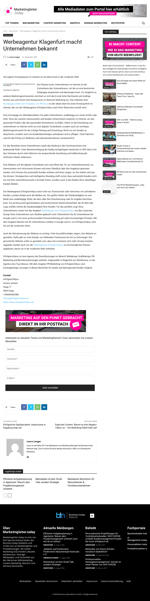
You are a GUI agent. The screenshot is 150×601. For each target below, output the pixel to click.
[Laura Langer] (5, 57)
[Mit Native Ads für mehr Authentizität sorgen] (109, 175)
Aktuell (106, 59)
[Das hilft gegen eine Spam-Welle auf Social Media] (109, 84)
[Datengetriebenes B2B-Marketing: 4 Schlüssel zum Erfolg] (109, 136)
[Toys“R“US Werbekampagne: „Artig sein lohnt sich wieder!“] (109, 188)
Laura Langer (14, 57)
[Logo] (70, 515)
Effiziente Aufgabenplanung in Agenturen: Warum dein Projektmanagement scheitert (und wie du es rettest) (60, 537)
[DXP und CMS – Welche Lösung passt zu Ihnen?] (109, 123)
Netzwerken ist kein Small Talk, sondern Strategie (58, 563)
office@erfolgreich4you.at (15, 298)
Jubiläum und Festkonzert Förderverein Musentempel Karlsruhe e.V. (61, 552)
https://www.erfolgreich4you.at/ (18, 302)
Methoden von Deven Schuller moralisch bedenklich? (99, 550)
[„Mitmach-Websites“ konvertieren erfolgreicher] (109, 110)
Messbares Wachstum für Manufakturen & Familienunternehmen (81, 482)
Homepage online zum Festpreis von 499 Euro (25, 103)
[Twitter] (31, 65)
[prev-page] (5, 495)
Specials (107, 192)
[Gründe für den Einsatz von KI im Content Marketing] (125, 49)
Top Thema (108, 126)
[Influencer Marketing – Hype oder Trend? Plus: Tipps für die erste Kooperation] (109, 97)
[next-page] (10, 495)
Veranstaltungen (50, 558)
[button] (143, 22)
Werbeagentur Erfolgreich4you (48, 245)
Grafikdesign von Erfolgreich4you (58, 210)
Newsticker (13, 31)
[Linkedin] (44, 65)
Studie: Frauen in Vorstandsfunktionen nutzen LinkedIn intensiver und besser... (131, 148)
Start (5, 31)
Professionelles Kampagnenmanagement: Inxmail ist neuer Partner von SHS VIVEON (103, 562)
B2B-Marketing (109, 139)
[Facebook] (24, 65)
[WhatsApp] (37, 65)
